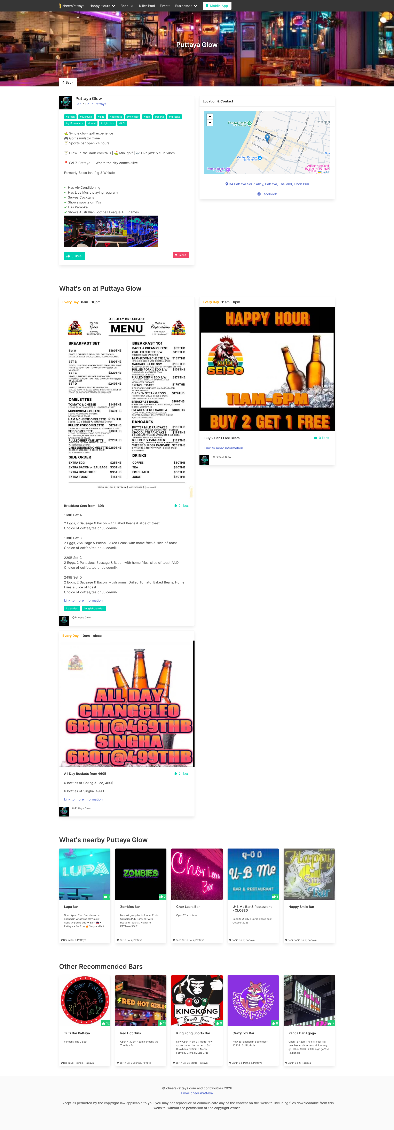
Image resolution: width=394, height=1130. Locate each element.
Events (165, 6)
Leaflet (325, 172)
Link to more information (83, 600)
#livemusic (86, 116)
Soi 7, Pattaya (96, 104)
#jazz (101, 116)
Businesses (183, 6)
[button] (267, 138)
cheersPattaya (73, 6)
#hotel (92, 123)
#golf (147, 116)
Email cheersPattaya (197, 1093)
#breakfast (72, 608)
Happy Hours (99, 6)
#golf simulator (74, 123)
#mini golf (133, 116)
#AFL (122, 123)
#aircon (70, 116)
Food (124, 6)
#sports (159, 116)
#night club (107, 123)
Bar (78, 104)
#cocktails (116, 116)
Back (69, 82)
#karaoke (174, 116)
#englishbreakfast (94, 608)
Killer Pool (147, 6)
